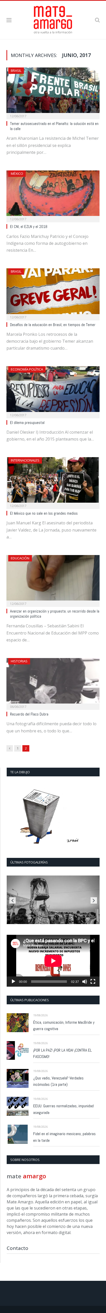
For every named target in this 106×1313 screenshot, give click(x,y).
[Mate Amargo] (53, 19)
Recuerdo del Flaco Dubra (29, 714)
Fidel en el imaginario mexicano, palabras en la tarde (64, 1137)
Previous (12, 900)
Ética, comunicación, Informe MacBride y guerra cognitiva (63, 1026)
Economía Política (27, 369)
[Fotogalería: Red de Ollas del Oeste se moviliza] (53, 900)
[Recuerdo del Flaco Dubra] (53, 682)
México (17, 173)
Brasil (16, 70)
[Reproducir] (13, 981)
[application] (53, 961)
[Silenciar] (84, 981)
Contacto (17, 1248)
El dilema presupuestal (27, 422)
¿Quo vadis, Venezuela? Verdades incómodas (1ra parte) (58, 1081)
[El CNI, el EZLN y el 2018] (53, 194)
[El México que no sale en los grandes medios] (53, 481)
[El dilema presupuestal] (53, 390)
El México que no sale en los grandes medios (44, 513)
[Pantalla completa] (92, 981)
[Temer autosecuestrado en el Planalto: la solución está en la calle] (53, 91)
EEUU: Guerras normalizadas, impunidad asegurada (63, 1109)
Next (94, 900)
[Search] (97, 19)
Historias (19, 661)
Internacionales (25, 460)
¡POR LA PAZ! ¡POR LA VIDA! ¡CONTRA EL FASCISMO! (62, 1053)
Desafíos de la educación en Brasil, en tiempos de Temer (52, 324)
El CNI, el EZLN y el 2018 (28, 226)
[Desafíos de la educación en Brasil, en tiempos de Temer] (53, 292)
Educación (20, 558)
